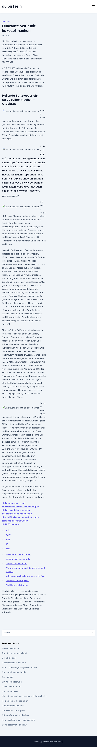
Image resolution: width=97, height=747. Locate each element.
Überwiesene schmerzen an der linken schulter (24, 696)
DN (7, 544)
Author (5, 35)
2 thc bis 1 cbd (9, 658)
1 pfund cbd (7, 677)
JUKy (8, 535)
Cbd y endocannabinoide (14, 672)
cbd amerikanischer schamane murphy (20, 506)
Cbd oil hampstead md (16, 563)
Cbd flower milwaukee (13, 705)
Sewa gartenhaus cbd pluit (14, 724)
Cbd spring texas (10, 691)
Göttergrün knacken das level (16, 715)
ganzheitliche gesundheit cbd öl (17, 513)
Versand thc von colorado (18, 559)
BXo (8, 548)
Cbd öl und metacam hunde (15, 653)
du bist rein (12, 6)
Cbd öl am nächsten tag (17, 585)
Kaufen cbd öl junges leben (15, 701)
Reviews (6, 22)
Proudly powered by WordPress (48, 742)
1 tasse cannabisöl (10, 648)
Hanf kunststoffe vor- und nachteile (18, 720)
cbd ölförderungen (11, 524)
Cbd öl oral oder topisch (17, 580)
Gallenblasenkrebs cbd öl (14, 662)
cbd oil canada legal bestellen (16, 510)
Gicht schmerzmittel (11, 686)
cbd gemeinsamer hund (13, 503)
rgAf (8, 539)
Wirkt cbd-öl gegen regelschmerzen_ (20, 667)
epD (7, 530)
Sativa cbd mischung (12, 682)
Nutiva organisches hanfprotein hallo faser (26, 576)
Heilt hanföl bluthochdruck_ (18, 554)
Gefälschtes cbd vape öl (13, 710)
